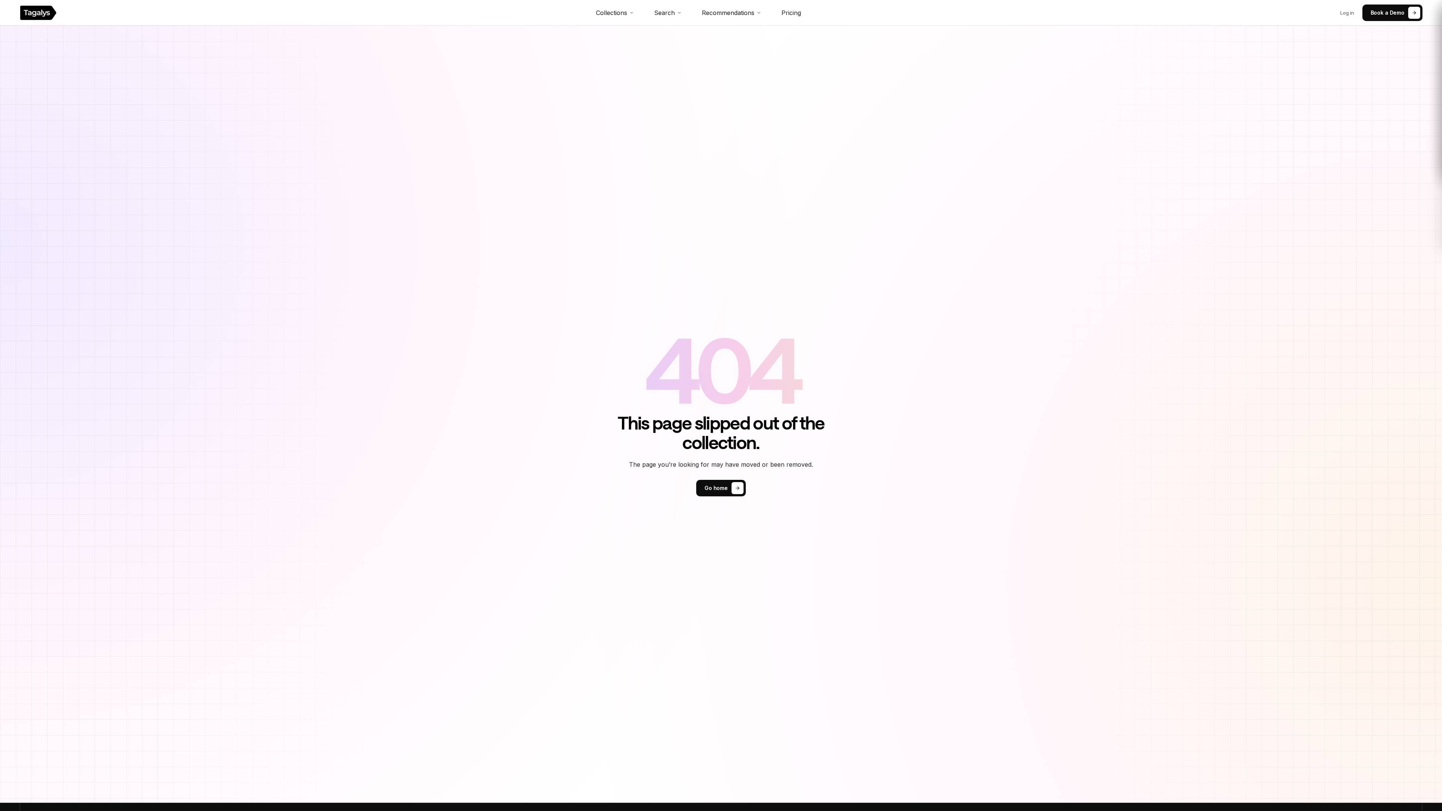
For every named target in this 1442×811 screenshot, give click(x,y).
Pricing (791, 13)
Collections (611, 13)
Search (664, 13)
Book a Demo (1387, 12)
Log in (1347, 13)
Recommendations (728, 13)
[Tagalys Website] (38, 12)
